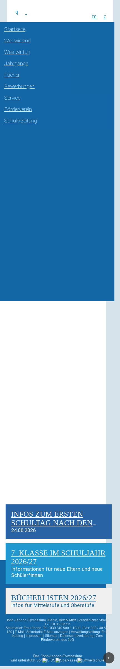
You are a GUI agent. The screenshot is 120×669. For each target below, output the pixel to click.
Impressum (34, 636)
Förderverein (18, 109)
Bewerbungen (19, 86)
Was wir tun (17, 52)
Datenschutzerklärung (76, 636)
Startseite (14, 29)
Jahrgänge (16, 64)
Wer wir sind (17, 41)
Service (12, 98)
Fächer (12, 75)
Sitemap (51, 636)
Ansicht (19, 509)
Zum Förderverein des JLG (72, 638)
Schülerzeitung (20, 121)
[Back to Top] (108, 657)
